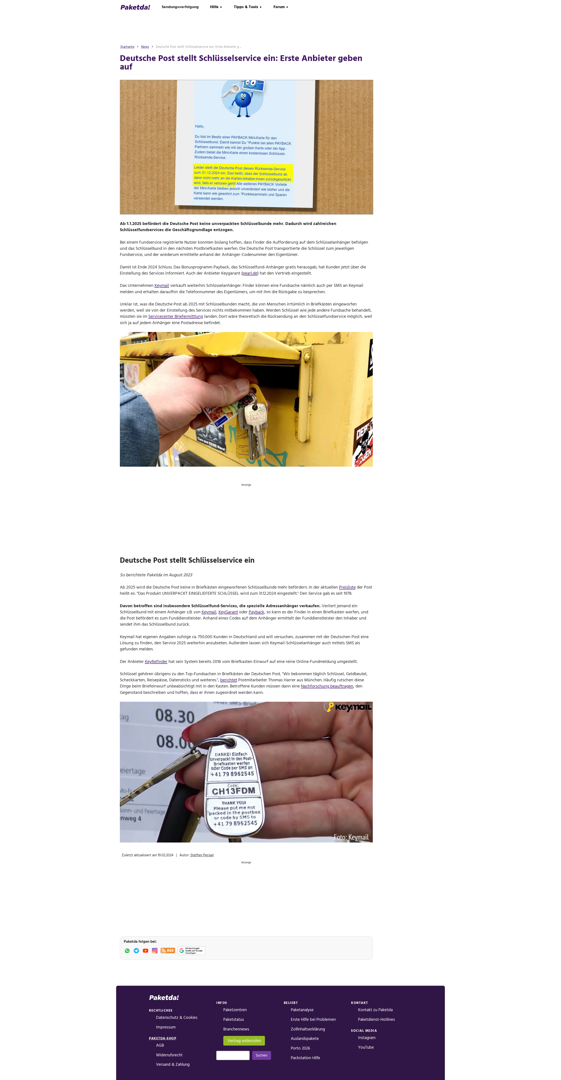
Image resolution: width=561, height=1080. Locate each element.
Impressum (166, 1027)
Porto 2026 (300, 1048)
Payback (256, 612)
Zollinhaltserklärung (308, 1029)
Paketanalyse (302, 1010)
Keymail (161, 285)
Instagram (367, 1038)
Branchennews (236, 1029)
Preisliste (347, 587)
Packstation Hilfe (305, 1058)
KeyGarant (228, 612)
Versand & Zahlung (173, 1064)
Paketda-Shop (162, 1038)
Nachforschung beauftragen (327, 686)
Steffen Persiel (202, 855)
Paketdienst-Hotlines (376, 1019)
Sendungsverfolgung (180, 7)
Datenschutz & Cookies (176, 1017)
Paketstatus (233, 1019)
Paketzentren (235, 1010)
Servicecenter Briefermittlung (175, 316)
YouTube (366, 1047)
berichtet (228, 680)
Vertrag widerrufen (244, 1041)
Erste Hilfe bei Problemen (313, 1019)
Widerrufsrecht (169, 1055)
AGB (160, 1045)
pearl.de (250, 273)
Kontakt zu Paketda (375, 1010)
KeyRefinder (156, 662)
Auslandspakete (305, 1038)
